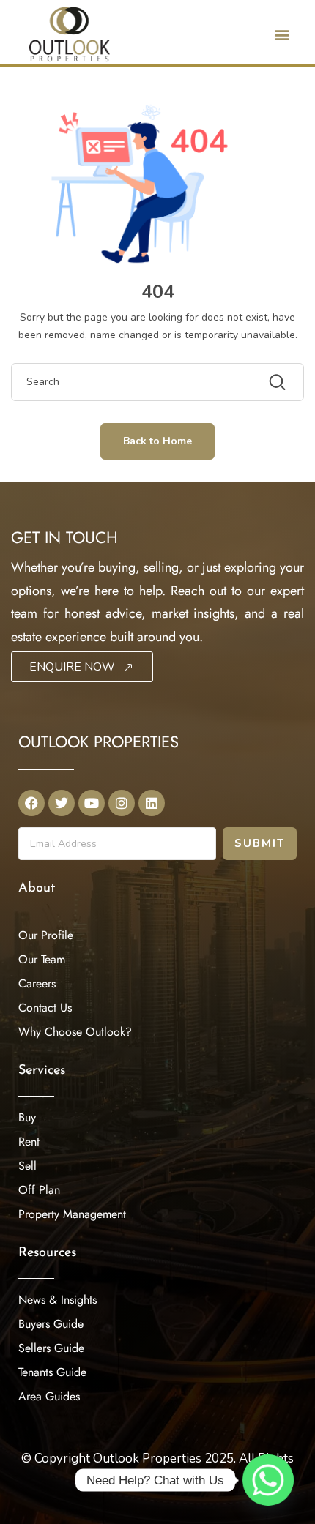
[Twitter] (61, 803)
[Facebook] (31, 803)
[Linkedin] (151, 803)
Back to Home (157, 441)
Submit (259, 843)
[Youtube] (91, 803)
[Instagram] (121, 803)
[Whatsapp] (268, 1480)
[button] (282, 34)
